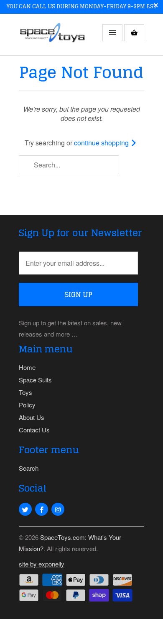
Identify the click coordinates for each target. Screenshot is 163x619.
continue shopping (102, 142)
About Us (31, 417)
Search (28, 468)
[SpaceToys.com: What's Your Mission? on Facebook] (41, 509)
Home (27, 367)
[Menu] (112, 32)
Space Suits (35, 379)
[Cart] (134, 32)
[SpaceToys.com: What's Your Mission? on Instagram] (57, 509)
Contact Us (34, 429)
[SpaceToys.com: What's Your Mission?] (52, 37)
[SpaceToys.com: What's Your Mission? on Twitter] (25, 509)
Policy (27, 404)
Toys (25, 392)
